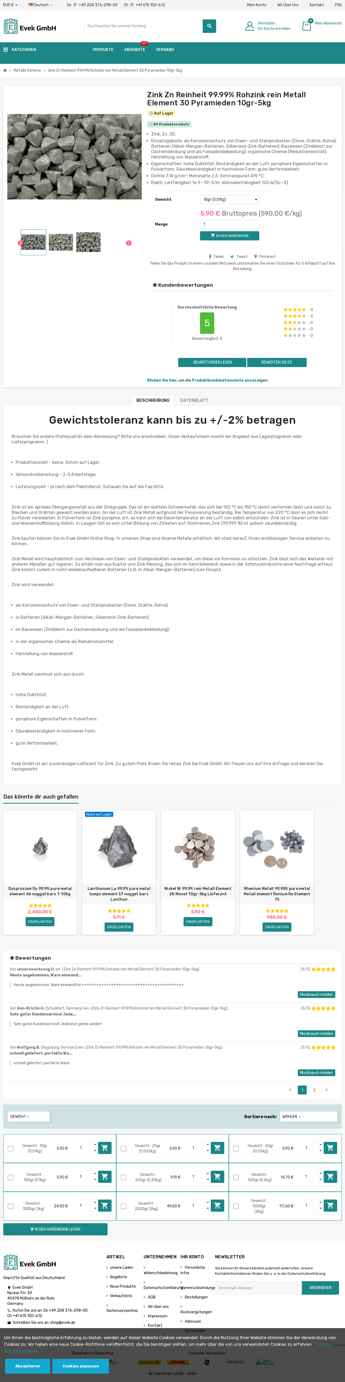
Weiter (326, 1090)
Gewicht (163, 199)
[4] (299, 310)
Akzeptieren (27, 1366)
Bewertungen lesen (212, 362)
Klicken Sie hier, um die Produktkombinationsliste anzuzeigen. (207, 380)
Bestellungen (196, 1297)
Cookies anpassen (81, 1366)
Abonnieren (320, 1288)
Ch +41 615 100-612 (144, 5)
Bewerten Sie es (276, 362)
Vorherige (290, 1090)
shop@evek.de (62, 1322)
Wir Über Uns (288, 5)
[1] (286, 310)
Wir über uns (158, 1306)
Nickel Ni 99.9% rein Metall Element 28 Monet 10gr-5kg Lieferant (198, 891)
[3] (295, 310)
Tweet (242, 256)
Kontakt (317, 5)
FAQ (338, 5)
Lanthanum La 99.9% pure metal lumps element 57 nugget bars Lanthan (119, 894)
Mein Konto (256, 5)
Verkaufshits (121, 1296)
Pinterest (267, 256)
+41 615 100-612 (27, 1316)
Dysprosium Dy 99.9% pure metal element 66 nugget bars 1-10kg (40, 891)
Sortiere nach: (260, 1116)
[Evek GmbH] (29, 25)
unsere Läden (121, 1267)
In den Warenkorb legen (105, 1148)
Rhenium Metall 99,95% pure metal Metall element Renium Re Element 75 (277, 894)
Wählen (292, 1116)
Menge (161, 224)
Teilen (218, 256)
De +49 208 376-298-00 (92, 5)
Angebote (118, 1277)
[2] (290, 310)
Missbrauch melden (316, 994)
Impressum (157, 1316)
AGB (151, 1297)
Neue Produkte (123, 1286)
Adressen (192, 1321)
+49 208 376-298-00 (68, 1310)
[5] (304, 310)
